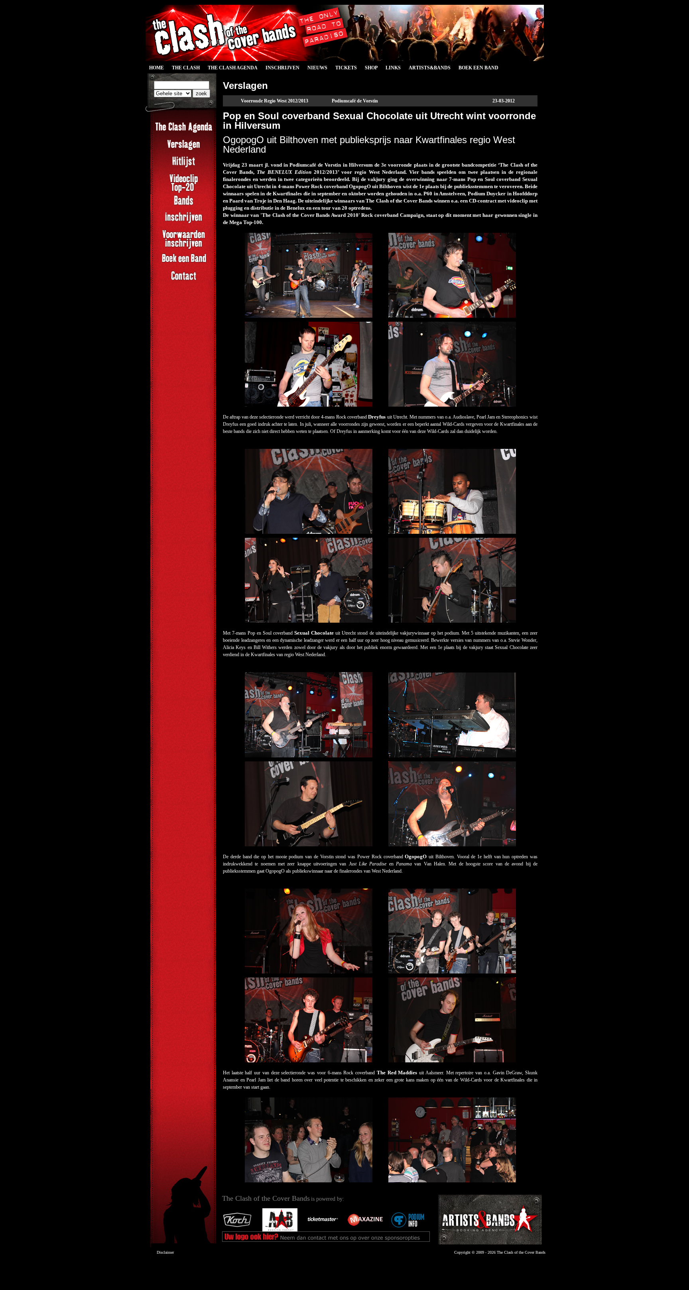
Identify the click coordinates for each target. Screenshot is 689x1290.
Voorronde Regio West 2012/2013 (274, 101)
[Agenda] (183, 132)
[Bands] (183, 205)
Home (156, 68)
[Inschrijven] (183, 222)
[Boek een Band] (183, 263)
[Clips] (183, 192)
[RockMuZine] (325, 1230)
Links (393, 68)
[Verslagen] (183, 149)
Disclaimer (165, 1252)
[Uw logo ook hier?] (283, 1230)
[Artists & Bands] (490, 1220)
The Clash (184, 69)
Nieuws (317, 68)
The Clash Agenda (233, 68)
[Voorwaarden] (183, 248)
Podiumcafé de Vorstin (355, 101)
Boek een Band (478, 68)
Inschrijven (282, 68)
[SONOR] (411, 1230)
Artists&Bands (430, 68)
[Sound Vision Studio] (240, 1230)
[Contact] (183, 280)
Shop (371, 68)
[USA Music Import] (368, 1230)
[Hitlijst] (183, 166)
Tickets (346, 68)
